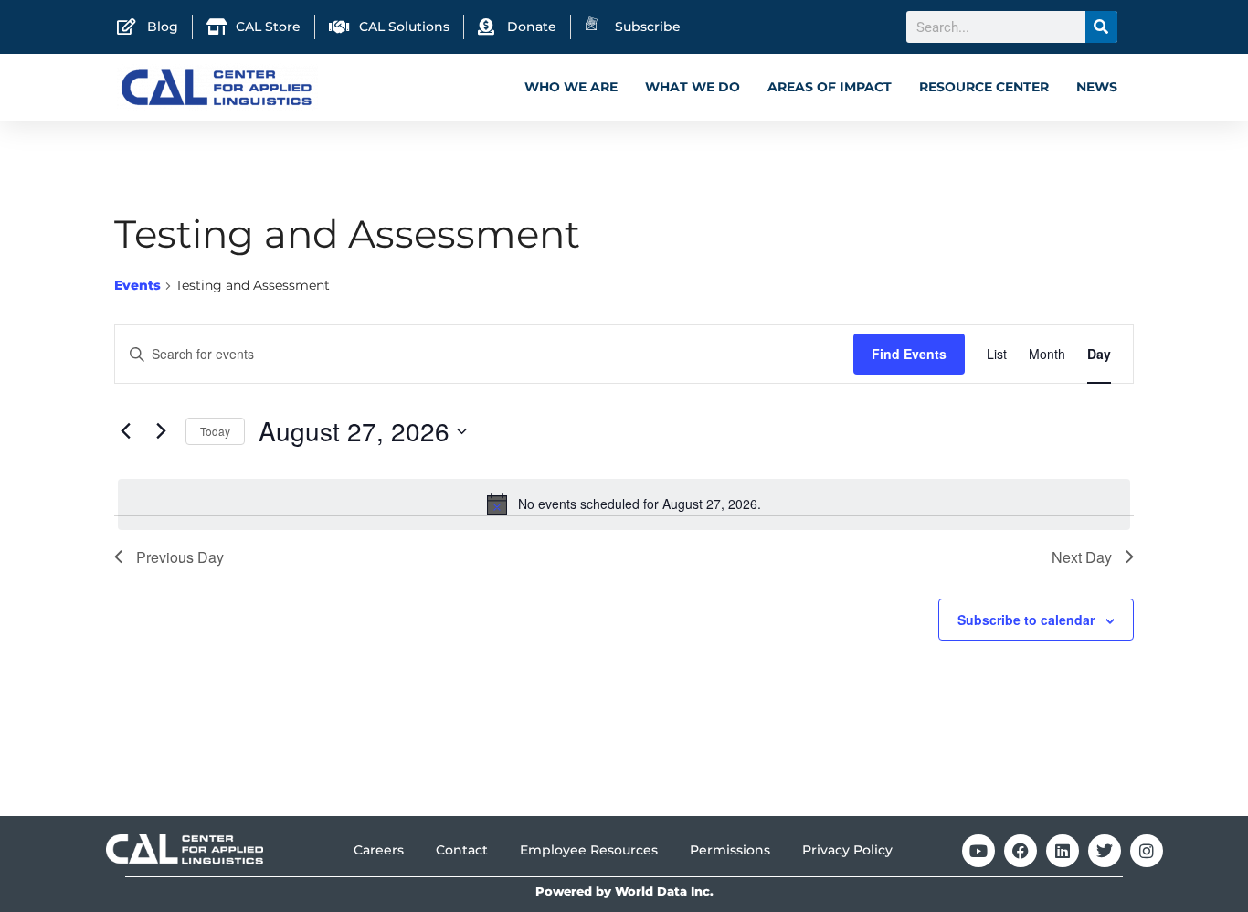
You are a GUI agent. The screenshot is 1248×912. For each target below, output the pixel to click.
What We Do (692, 87)
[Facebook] (1020, 850)
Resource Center (984, 87)
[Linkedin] (1062, 850)
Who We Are (571, 87)
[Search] (1101, 27)
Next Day (1082, 556)
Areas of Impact (829, 87)
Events (137, 285)
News (1096, 87)
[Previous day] (125, 431)
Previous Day (180, 556)
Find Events (909, 354)
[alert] (624, 504)
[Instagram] (1146, 850)
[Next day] (161, 431)
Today (215, 431)
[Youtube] (978, 850)
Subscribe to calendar (1026, 619)
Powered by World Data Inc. (624, 891)
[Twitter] (1104, 850)
